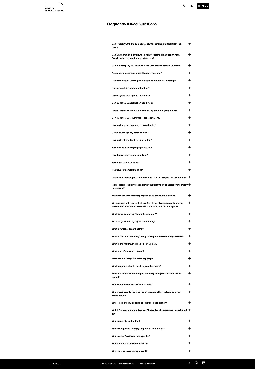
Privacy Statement (126, 363)
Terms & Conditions (146, 363)
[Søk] (184, 6)
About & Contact (107, 363)
